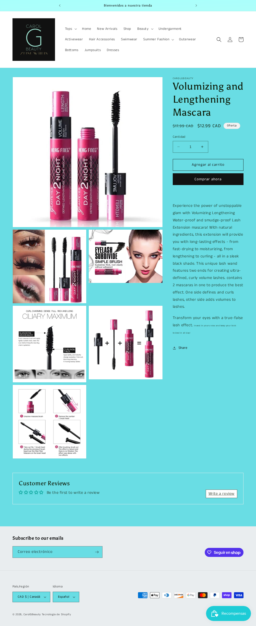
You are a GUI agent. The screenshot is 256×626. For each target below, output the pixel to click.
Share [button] (183, 347)
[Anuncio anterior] (59, 5)
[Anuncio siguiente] (196, 5)
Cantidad (179, 136)
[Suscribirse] (96, 552)
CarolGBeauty (32, 614)
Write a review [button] (221, 494)
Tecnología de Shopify (56, 614)
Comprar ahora (208, 179)
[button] (70, 29)
